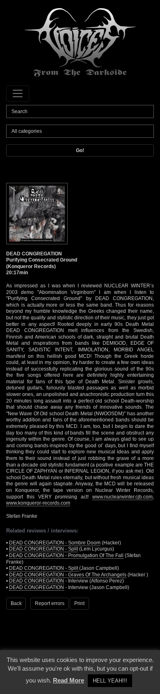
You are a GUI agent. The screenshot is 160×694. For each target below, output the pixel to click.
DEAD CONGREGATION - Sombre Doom (55, 543)
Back (16, 603)
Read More (68, 680)
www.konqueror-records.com (38, 503)
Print (79, 603)
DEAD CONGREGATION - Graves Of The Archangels (67, 575)
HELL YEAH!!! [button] (110, 681)
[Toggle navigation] (17, 93)
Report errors (49, 603)
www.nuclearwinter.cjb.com (122, 497)
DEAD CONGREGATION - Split (43, 549)
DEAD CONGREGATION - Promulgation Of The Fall (66, 555)
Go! (80, 150)
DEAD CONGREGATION (36, 581)
